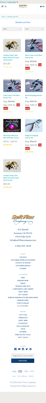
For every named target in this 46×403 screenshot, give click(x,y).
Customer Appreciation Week (23, 260)
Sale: (27, 64)
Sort (27, 29)
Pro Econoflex (23, 326)
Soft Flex (23, 315)
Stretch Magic (23, 303)
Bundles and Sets (12, 17)
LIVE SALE (23, 257)
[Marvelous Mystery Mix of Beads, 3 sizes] (12, 126)
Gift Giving (23, 294)
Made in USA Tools (23, 334)
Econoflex (23, 323)
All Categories (22, 306)
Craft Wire (23, 292)
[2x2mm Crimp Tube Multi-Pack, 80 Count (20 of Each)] (12, 166)
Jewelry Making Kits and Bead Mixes (23, 297)
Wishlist (31, 376)
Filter (5, 29)
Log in (14, 376)
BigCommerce (29, 386)
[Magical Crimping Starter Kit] (34, 126)
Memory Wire (22, 300)
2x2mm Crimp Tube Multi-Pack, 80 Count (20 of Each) (11, 177)
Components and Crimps (23, 289)
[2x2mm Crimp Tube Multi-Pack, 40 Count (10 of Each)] (12, 46)
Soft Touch (23, 337)
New (23, 278)
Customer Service (23, 266)
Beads (23, 283)
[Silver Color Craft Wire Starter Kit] (34, 46)
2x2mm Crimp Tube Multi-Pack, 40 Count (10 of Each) (11, 57)
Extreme (23, 332)
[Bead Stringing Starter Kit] (34, 86)
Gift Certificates (22, 376)
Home (3, 17)
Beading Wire (23, 280)
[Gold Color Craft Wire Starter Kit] (12, 86)
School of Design (23, 263)
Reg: (27, 61)
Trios (23, 329)
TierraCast (23, 318)
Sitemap (23, 268)
